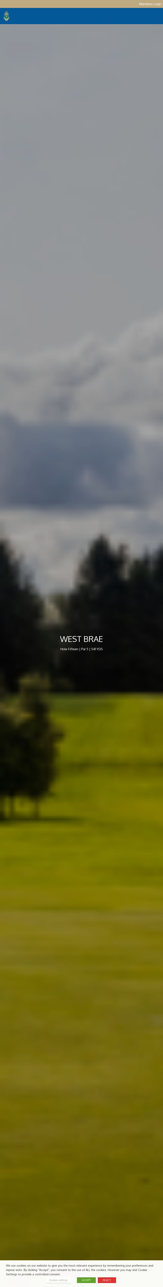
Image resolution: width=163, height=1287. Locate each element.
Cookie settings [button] (58, 1280)
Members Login (150, 4)
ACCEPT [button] (86, 1280)
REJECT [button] (107, 1280)
